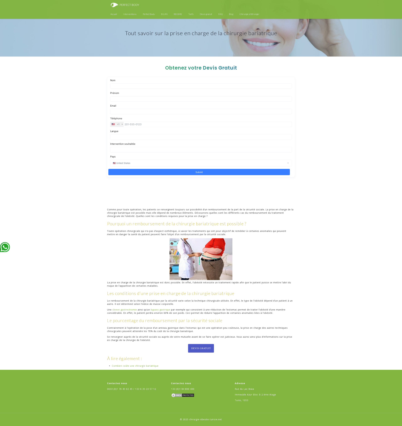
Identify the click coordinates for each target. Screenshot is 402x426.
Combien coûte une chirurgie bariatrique (135, 365)
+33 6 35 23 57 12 (145, 388)
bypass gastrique (160, 309)
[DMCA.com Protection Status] (183, 396)
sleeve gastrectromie (124, 309)
